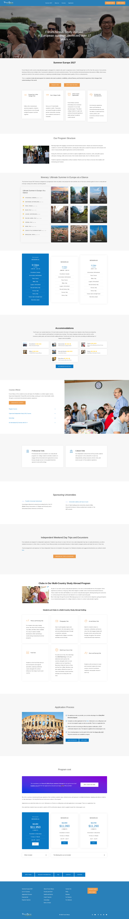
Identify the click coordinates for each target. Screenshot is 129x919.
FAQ (58, 874)
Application (70, 3)
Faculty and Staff (48, 891)
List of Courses (26, 891)
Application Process (27, 894)
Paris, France (29, 205)
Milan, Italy (28, 210)
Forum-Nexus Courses (17, 402)
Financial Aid (25, 897)
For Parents (68, 897)
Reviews (79, 874)
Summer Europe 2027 (27, 889)
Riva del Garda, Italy (31, 218)
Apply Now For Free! (72, 84)
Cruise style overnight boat (33, 230)
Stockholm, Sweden (30, 197)
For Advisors (69, 900)
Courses (64, 3)
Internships (46, 900)
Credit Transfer (47, 897)
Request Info (110, 2)
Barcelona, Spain (30, 234)
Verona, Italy (29, 222)
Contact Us (68, 889)
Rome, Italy (28, 226)
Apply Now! (28, 874)
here (88, 721)
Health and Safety (48, 894)
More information (72, 740)
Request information (44, 874)
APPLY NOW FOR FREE (89, 784)
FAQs (67, 891)
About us (57, 3)
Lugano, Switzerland (31, 214)
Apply (35, 843)
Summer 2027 (48, 3)
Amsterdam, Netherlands (32, 201)
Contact (68, 874)
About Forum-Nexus (49, 889)
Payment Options (26, 900)
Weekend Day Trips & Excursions (64, 556)
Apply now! (121, 2)
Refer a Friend (47, 902)
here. (23, 550)
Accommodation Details (64, 366)
